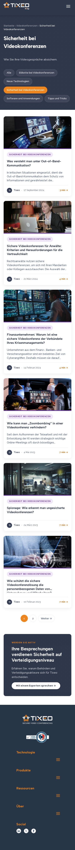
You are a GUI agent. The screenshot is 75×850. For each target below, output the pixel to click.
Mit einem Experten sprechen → (36, 685)
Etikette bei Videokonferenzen (36, 72)
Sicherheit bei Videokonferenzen (25, 90)
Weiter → (46, 618)
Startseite (9, 25)
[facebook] (33, 832)
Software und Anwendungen (23, 98)
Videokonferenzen (27, 25)
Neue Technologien (18, 81)
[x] (26, 832)
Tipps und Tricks (57, 98)
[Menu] (68, 6)
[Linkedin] (18, 832)
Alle (9, 72)
